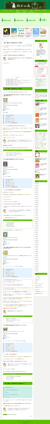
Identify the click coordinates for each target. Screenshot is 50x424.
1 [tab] (22, 38)
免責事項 (28, 421)
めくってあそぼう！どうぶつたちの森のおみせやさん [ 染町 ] (12, 102)
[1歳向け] (19, 20)
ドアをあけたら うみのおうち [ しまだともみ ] (10, 237)
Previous (2, 32)
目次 (16, 77)
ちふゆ (41, 48)
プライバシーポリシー (19, 421)
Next (47, 32)
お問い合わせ (24, 421)
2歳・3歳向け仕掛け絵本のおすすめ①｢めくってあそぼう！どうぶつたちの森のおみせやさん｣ (18, 80)
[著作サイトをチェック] (40, 56)
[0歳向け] (6, 20)
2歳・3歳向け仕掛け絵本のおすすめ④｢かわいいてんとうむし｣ (14, 83)
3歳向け (12, 414)
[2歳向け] (31, 20)
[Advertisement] (17, 70)
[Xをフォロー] (41, 56)
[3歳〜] (43, 20)
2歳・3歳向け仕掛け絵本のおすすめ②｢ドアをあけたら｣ (13, 81)
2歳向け (9, 414)
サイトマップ (31, 421)
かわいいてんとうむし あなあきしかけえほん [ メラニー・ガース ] (13, 331)
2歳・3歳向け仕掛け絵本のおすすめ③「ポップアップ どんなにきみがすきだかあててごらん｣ (18, 82)
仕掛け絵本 (15, 414)
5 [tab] (27, 38)
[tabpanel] (6, 32)
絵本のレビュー (5, 414)
